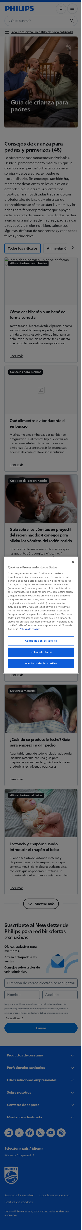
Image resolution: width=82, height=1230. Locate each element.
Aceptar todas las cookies (39, 663)
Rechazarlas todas (39, 652)
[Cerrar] (70, 561)
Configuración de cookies (39, 641)
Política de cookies (32, 629)
